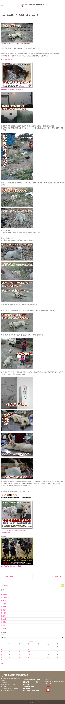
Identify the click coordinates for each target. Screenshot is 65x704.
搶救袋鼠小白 (9, 59)
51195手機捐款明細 (55, 576)
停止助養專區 (5, 597)
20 (29, 654)
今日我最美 (4, 594)
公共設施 (3, 600)
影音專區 (3, 610)
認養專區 (3, 628)
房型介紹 (3, 616)
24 (1, 657)
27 (29, 657)
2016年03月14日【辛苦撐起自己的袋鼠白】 (14, 530)
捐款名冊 (3, 619)
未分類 (3, 625)
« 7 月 (2, 663)
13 (29, 651)
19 (19, 654)
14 (38, 651)
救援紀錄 (3, 13)
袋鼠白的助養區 (6, 532)
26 (19, 657)
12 (19, 651)
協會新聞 (3, 607)
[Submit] (62, 585)
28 (38, 657)
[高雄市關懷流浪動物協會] (32, 5)
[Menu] (2, 5)
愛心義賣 (3, 613)
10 (1, 651)
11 (9, 651)
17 (1, 654)
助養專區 (3, 604)
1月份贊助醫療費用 (9, 576)
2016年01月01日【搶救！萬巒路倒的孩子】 (13, 89)
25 (9, 657)
